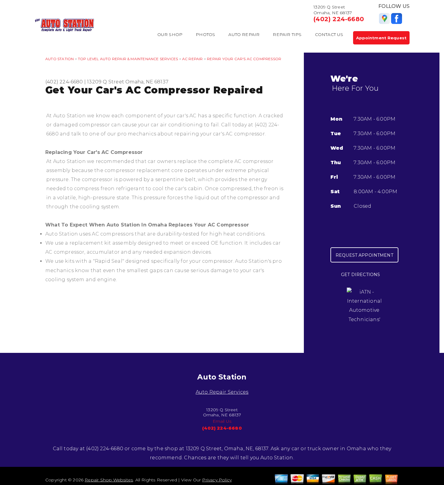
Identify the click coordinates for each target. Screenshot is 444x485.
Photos (205, 34)
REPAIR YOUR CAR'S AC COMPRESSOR (244, 59)
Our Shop (170, 34)
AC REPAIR (192, 59)
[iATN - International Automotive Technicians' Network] (364, 310)
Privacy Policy (217, 480)
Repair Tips (287, 34)
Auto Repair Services (222, 392)
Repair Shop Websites (109, 480)
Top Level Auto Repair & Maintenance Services (128, 59)
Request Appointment (364, 255)
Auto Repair (243, 34)
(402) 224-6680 (339, 19)
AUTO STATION (59, 59)
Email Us (222, 421)
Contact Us (329, 34)
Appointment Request (381, 37)
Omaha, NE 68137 (147, 82)
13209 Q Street (105, 82)
